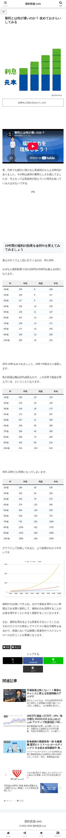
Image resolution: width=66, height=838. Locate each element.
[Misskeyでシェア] (55, 781)
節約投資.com (33, 3)
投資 (8, 647)
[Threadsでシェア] (26, 790)
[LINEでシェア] (11, 798)
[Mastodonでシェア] (26, 781)
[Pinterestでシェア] (26, 798)
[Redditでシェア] (40, 790)
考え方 (17, 647)
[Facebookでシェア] (11, 790)
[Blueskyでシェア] (40, 781)
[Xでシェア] (11, 781)
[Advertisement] (33, 116)
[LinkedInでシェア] (40, 798)
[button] (33, 669)
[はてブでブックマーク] (55, 790)
